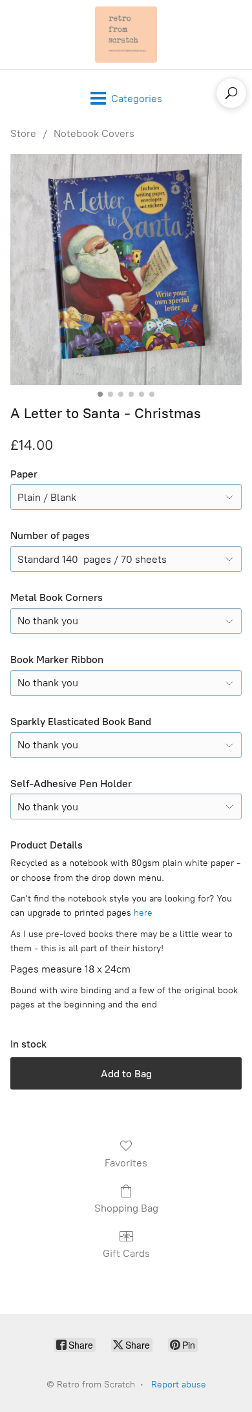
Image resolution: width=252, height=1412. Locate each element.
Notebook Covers (94, 133)
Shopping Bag (126, 1208)
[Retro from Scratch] (126, 34)
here (143, 912)
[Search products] (231, 93)
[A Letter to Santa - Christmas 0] (126, 269)
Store (23, 133)
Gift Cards (126, 1253)
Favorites (126, 1163)
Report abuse (178, 1384)
